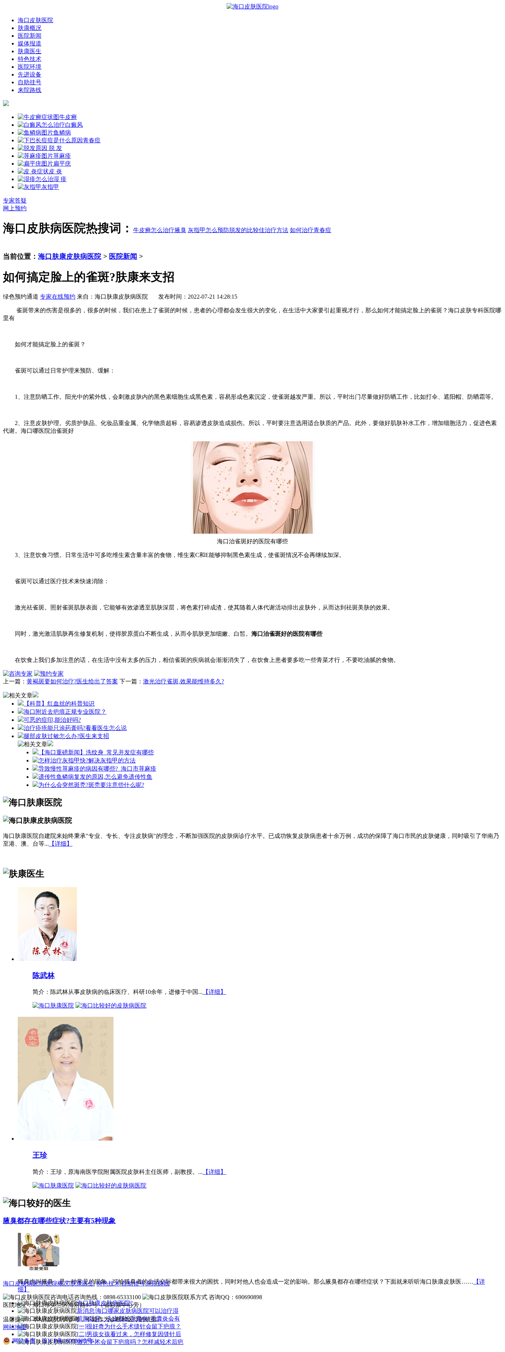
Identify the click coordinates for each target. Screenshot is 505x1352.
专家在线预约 (57, 296)
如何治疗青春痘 (310, 230)
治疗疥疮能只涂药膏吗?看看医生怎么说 (75, 728)
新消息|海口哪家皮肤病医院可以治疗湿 (128, 1311)
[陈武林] (47, 958)
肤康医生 (29, 51)
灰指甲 (50, 187)
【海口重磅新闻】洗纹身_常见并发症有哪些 (96, 752)
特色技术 (29, 59)
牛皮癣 (68, 117)
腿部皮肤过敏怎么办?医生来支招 (66, 736)
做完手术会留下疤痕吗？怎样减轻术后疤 (130, 1342)
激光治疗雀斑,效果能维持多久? (183, 681)
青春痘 (92, 140)
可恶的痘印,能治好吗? (52, 720)
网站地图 (15, 1327)
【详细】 (60, 843)
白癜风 (74, 125)
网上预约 (15, 208)
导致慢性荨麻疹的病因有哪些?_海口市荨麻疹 (97, 768)
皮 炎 (55, 171)
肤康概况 (29, 28)
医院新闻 (29, 36)
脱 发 (54, 148)
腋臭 (180, 230)
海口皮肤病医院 (23, 1283)
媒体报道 (29, 43)
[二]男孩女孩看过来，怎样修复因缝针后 (129, 1334)
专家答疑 (15, 200)
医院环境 (29, 67)
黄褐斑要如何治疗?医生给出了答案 (72, 681)
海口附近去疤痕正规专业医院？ (65, 712)
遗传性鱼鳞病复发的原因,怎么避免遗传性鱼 (95, 777)
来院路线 (29, 90)
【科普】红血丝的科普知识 (59, 703)
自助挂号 (29, 82)
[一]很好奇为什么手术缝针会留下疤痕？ (129, 1326)
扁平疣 (62, 163)
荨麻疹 (62, 156)
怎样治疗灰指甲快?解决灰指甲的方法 (87, 760)
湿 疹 (60, 179)
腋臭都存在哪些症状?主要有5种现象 (59, 1220)
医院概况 (57, 1283)
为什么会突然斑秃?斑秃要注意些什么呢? (91, 785)
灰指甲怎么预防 (208, 230)
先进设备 (29, 74)
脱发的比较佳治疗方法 (258, 230)
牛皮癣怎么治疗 (153, 230)
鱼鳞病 (62, 132)
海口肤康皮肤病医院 (69, 256)
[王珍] (65, 1138)
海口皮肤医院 (35, 20)
